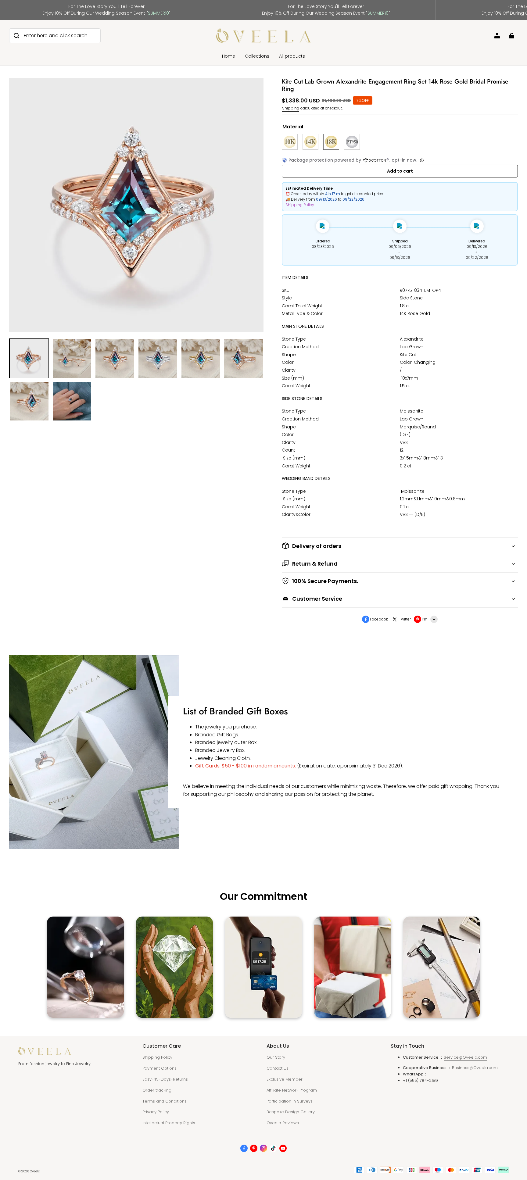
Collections (257, 56)
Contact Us (278, 1068)
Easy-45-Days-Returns (165, 1079)
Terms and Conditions (164, 1101)
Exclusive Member (285, 1079)
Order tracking (156, 1090)
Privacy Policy (155, 1112)
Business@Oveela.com (475, 1068)
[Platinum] (352, 142)
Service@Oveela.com (465, 1057)
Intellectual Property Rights (168, 1123)
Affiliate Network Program (292, 1090)
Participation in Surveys (290, 1101)
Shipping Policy (299, 204)
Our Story (276, 1057)
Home (228, 56)
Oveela (35, 1171)
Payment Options (159, 1068)
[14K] (310, 142)
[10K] (290, 142)
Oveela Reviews (283, 1123)
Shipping (290, 108)
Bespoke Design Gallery (291, 1112)
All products (292, 56)
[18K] (331, 142)
